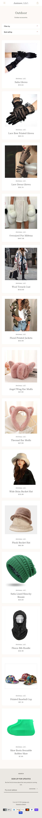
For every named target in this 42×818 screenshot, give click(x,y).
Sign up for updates (21, 779)
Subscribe (32, 788)
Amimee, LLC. (21, 3)
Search (21, 773)
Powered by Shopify (21, 804)
